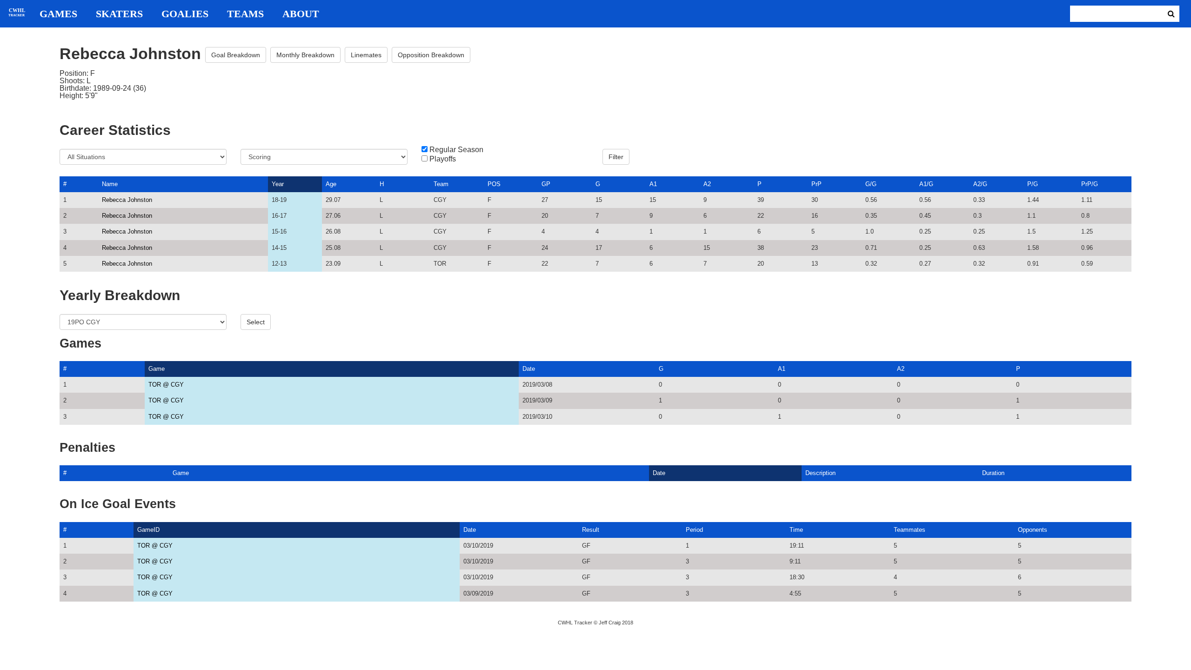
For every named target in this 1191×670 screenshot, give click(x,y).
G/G (871, 184)
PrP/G (1089, 184)
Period (694, 529)
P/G (1032, 184)
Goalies (184, 14)
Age (331, 184)
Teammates (909, 529)
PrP (816, 184)
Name (110, 184)
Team (441, 184)
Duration (993, 472)
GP (546, 184)
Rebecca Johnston (127, 199)
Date (528, 368)
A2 (707, 184)
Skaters (119, 14)
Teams (245, 14)
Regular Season (456, 150)
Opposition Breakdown (431, 55)
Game (156, 368)
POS (494, 184)
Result (590, 529)
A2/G (980, 184)
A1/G (926, 184)
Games (58, 14)
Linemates (366, 55)
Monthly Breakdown (305, 55)
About (300, 14)
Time (796, 529)
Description (820, 472)
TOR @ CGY (166, 384)
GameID (148, 529)
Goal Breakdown (235, 55)
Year (278, 184)
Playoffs (442, 159)
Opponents (1032, 529)
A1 (653, 184)
